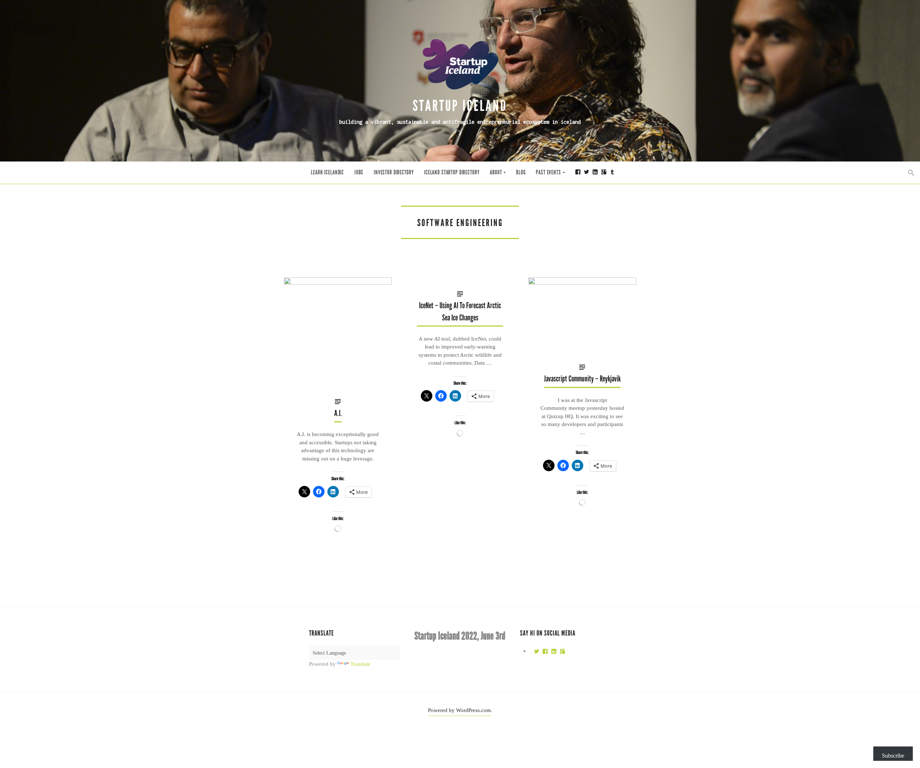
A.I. (338, 413)
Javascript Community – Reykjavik (582, 379)
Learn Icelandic (327, 172)
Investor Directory (394, 172)
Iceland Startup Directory (451, 172)
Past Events (548, 172)
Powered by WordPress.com (459, 710)
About (496, 172)
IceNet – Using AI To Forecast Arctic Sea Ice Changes (460, 312)
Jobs (358, 172)
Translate (360, 664)
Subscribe (893, 756)
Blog (520, 172)
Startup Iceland (460, 106)
